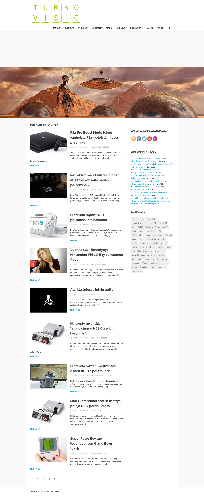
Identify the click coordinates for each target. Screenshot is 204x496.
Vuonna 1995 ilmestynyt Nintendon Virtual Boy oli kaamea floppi (96, 255)
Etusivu (57, 28)
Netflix (135, 243)
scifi (151, 251)
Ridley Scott (142, 251)
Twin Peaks (155, 263)
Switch (164, 259)
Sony (153, 255)
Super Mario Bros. (151, 259)
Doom (141, 231)
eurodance (151, 231)
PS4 (133, 251)
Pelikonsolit (96, 147)
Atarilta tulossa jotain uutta (91, 290)
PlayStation (136, 247)
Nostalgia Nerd (156, 243)
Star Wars (161, 255)
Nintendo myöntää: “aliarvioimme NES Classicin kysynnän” (92, 328)
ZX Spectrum (137, 271)
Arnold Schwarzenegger (142, 223)
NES (163, 239)
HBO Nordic (137, 235)
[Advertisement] (102, 49)
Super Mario (137, 259)
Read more (35, 166)
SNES (163, 251)
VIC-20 (134, 267)
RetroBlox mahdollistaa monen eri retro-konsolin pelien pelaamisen (94, 180)
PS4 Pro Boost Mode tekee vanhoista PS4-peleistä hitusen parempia (94, 137)
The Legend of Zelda (140, 263)
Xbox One (161, 267)
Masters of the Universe (150, 239)
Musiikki (149, 28)
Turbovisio (83, 147)
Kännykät (120, 28)
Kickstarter (167, 235)
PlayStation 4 (148, 247)
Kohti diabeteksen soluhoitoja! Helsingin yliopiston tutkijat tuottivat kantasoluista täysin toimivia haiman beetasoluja (151, 201)
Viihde (160, 28)
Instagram (156, 235)
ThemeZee (57, 491)
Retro (109, 28)
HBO (160, 231)
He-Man (147, 235)
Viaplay (165, 263)
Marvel (134, 239)
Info (170, 28)
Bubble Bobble (138, 227)
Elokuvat (69, 28)
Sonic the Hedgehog (140, 255)
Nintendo (144, 243)
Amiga (141, 219)
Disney (134, 231)
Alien (134, 219)
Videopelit (97, 28)
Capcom (149, 227)
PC (165, 243)
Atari (156, 223)
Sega (157, 251)
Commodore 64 (161, 227)
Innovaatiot (135, 28)
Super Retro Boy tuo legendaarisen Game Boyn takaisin (91, 443)
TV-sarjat (82, 28)
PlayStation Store (164, 247)
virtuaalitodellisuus (147, 267)
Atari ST (163, 223)
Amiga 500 (150, 219)
